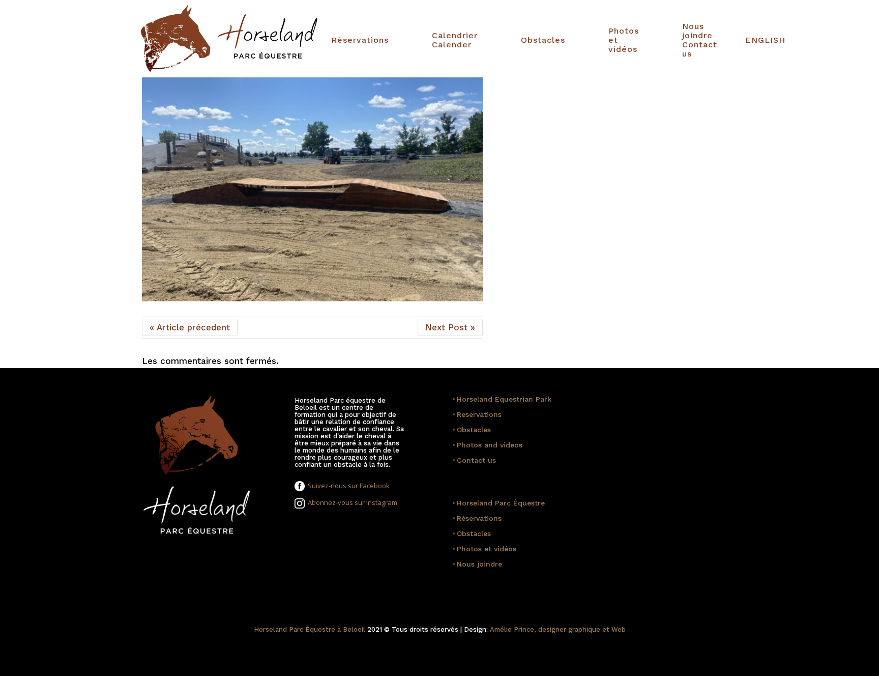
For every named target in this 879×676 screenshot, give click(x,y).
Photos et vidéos (623, 40)
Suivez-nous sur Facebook (347, 485)
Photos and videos (487, 445)
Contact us (474, 460)
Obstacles (543, 40)
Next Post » (450, 327)
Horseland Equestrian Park (501, 399)
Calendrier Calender (455, 40)
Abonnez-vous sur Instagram (351, 502)
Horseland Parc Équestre (498, 503)
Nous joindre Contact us (699, 40)
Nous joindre (477, 564)
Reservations (477, 414)
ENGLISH (765, 40)
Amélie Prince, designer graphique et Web (558, 629)
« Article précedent (190, 327)
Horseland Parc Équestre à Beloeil (309, 629)
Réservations (360, 40)
